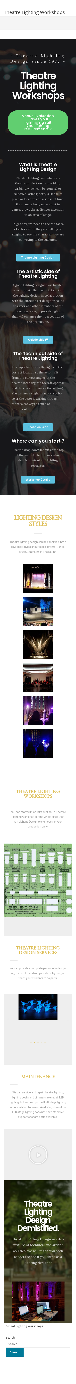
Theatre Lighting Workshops (34, 12)
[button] (8, 1019)
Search (10, 1337)
